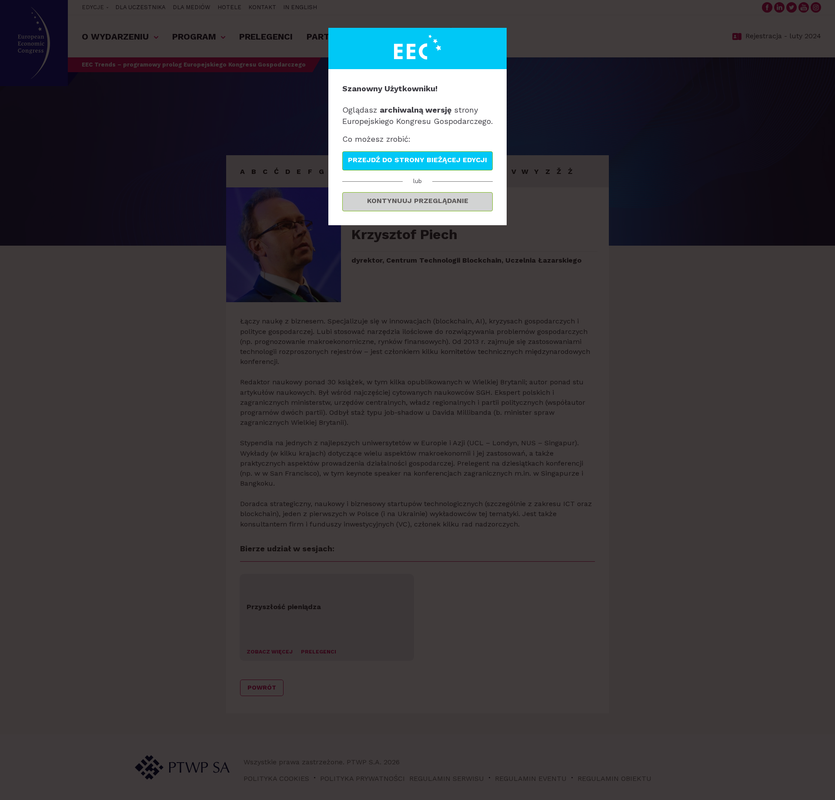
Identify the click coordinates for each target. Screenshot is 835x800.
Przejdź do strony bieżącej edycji (417, 160)
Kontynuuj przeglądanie (417, 201)
